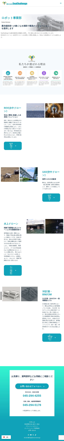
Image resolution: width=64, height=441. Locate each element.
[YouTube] (31, 435)
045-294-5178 (32, 405)
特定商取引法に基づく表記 (32, 424)
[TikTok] (35, 435)
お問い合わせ (32, 430)
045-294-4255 (32, 395)
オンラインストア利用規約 (32, 428)
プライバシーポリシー (32, 426)
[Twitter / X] (33, 435)
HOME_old (32, 422)
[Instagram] (28, 435)
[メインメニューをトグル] (60, 3)
